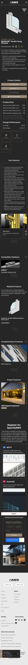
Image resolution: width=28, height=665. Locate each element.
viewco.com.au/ (9, 655)
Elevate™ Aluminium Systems (8, 623)
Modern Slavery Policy (7, 638)
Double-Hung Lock (8, 272)
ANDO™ (4, 270)
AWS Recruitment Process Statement (11, 646)
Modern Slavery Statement (8, 635)
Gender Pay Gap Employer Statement (11, 643)
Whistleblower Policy (6, 640)
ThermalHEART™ (5, 625)
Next (15, 241)
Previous (12, 241)
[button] (12, 275)
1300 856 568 (8, 653)
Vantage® (3, 620)
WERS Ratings (15, 92)
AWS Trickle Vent (6, 364)
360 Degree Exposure (10, 406)
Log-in (21, 517)
